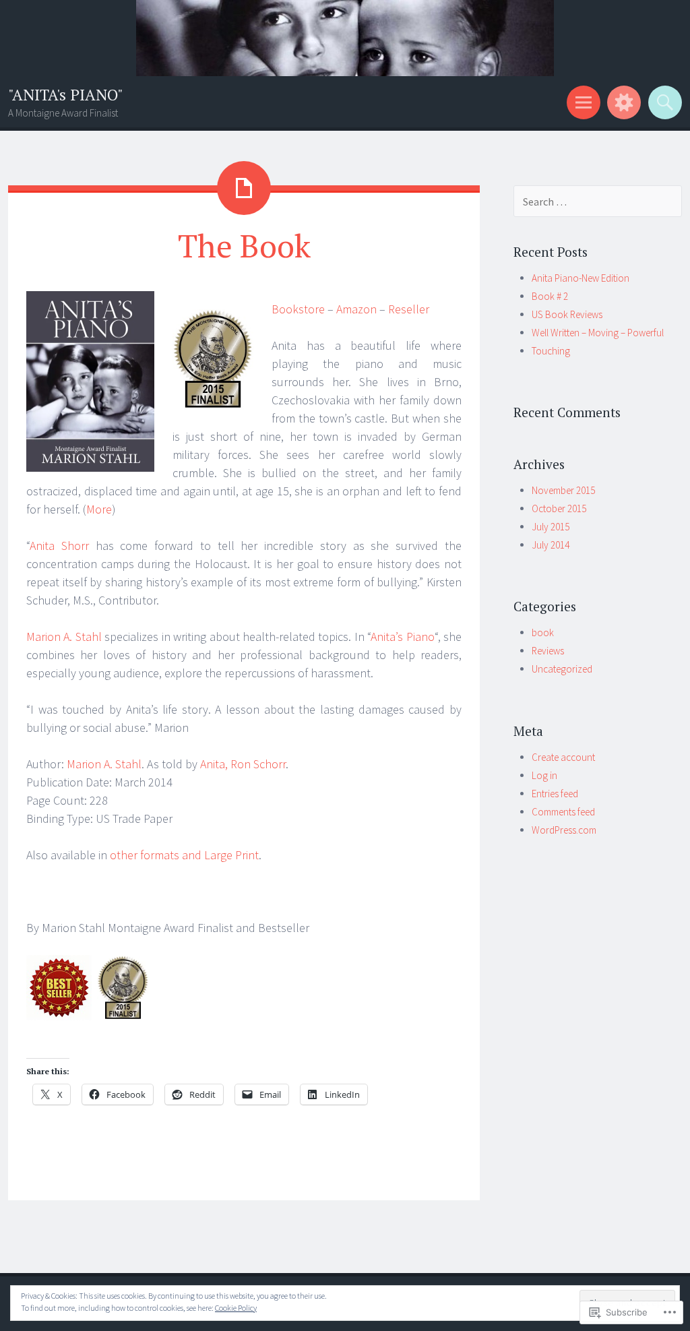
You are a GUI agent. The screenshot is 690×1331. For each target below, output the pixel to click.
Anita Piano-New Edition (580, 278)
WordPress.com (564, 830)
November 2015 (563, 490)
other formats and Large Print (184, 855)
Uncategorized (562, 668)
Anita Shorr (59, 545)
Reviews (548, 650)
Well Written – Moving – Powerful (598, 332)
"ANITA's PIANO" (65, 94)
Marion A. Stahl (64, 636)
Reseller (408, 309)
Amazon (356, 309)
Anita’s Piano (402, 636)
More (99, 509)
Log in (544, 775)
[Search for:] (597, 201)
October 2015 (559, 508)
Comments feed (563, 811)
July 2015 (550, 526)
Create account (563, 757)
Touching (551, 350)
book (543, 632)
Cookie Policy (236, 1308)
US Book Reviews (567, 314)
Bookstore (298, 309)
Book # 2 (550, 296)
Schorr (243, 764)
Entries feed (555, 793)
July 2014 (550, 544)
